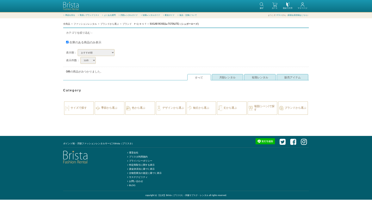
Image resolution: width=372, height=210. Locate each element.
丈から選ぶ (230, 108)
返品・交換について (188, 15)
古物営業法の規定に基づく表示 (145, 173)
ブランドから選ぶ (109, 24)
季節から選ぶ (109, 108)
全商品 (66, 24)
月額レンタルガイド (129, 15)
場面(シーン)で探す (264, 108)
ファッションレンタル (85, 24)
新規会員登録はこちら (297, 15)
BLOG (132, 185)
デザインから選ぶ (173, 108)
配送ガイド (170, 15)
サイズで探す (79, 108)
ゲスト (279, 15)
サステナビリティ (138, 177)
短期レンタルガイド (151, 15)
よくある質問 (110, 15)
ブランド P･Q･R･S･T (134, 24)
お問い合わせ (136, 181)
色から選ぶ (138, 108)
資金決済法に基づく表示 (142, 169)
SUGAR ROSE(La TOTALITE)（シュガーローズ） (175, 24)
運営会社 (133, 152)
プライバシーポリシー (140, 161)
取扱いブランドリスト (89, 15)
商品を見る (70, 15)
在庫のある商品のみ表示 (85, 42)
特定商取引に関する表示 (142, 165)
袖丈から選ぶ (201, 108)
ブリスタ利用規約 (138, 157)
